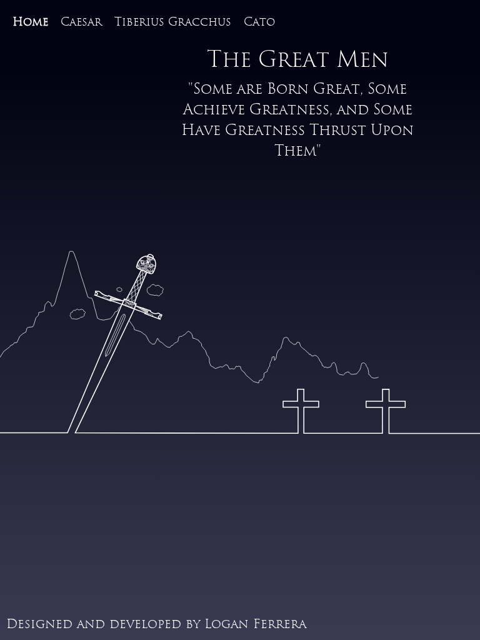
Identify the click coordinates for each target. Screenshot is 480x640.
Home (30, 22)
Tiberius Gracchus (172, 22)
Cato (259, 22)
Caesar (81, 22)
